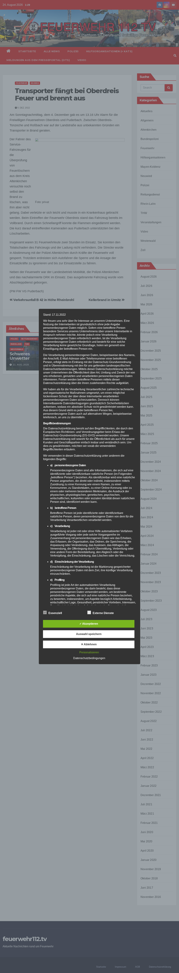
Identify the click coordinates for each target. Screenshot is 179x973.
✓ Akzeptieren (88, 623)
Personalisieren (89, 652)
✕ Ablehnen (89, 644)
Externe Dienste (103, 613)
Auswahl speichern (89, 634)
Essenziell (55, 613)
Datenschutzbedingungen (89, 658)
